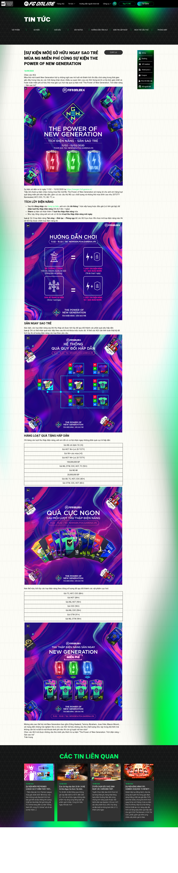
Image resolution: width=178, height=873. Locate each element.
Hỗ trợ (144, 53)
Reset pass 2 (146, 70)
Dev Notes (78, 30)
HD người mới (146, 86)
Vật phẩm (16, 30)
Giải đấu (57, 30)
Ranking (144, 59)
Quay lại (113, 52)
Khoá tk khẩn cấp (146, 81)
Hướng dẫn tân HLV (99, 30)
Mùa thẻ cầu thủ (141, 30)
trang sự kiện (53, 206)
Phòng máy (162, 30)
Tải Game (145, 4)
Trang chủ (60, 4)
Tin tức (70, 4)
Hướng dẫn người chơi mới (89, 4)
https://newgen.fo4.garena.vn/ (79, 189)
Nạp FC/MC (127, 4)
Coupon (144, 75)
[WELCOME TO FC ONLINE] (39, 3)
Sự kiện (37, 30)
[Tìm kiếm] (115, 4)
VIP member (146, 64)
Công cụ (106, 4)
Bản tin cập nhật (120, 30)
